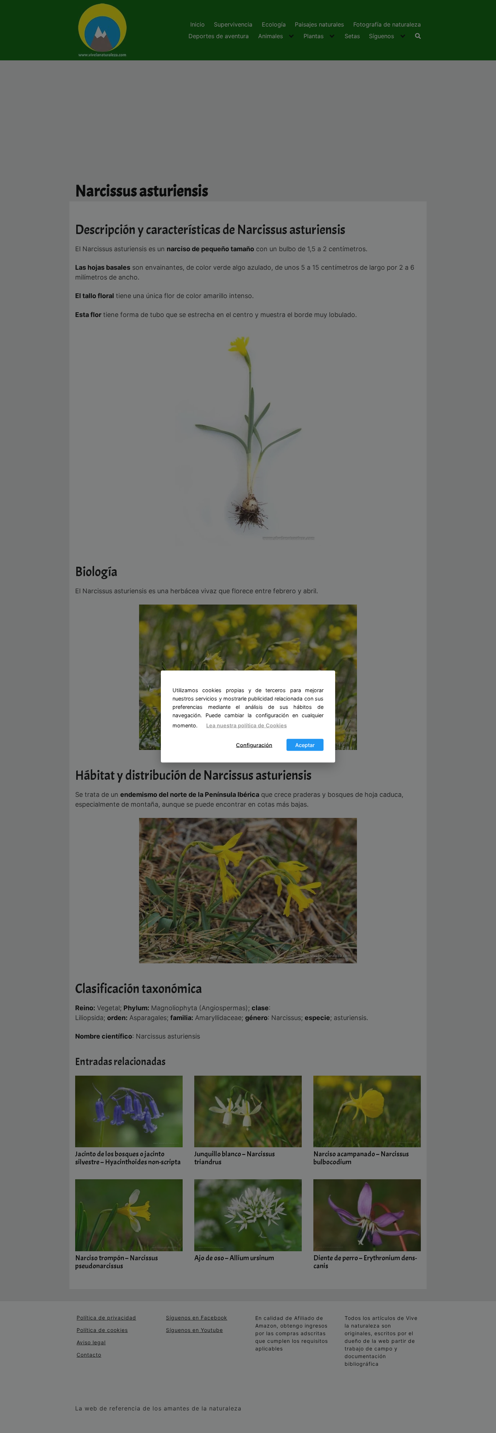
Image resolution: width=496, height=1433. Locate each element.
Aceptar (305, 745)
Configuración (254, 745)
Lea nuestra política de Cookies (246, 725)
